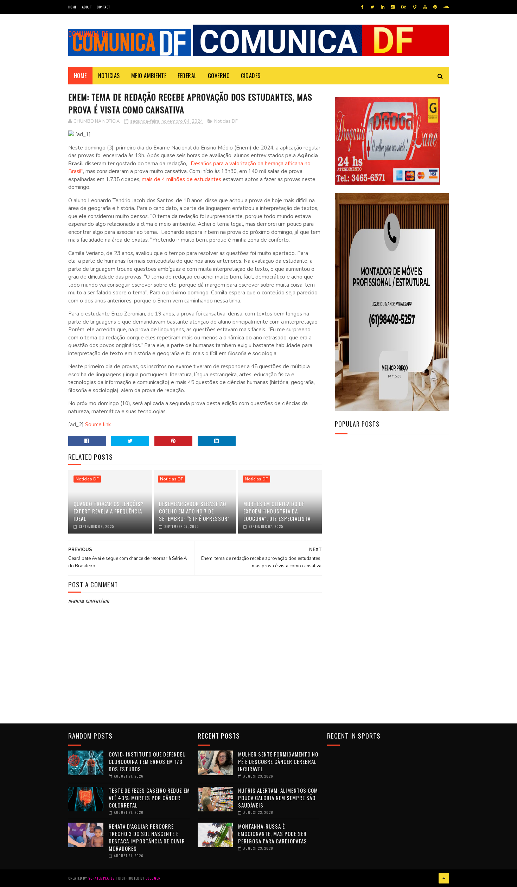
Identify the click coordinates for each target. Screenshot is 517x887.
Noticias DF (226, 121)
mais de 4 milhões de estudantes (182, 179)
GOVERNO (219, 75)
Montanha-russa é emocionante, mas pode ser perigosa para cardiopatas (272, 833)
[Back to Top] (444, 878)
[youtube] (425, 7)
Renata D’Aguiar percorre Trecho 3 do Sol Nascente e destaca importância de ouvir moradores (147, 837)
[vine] (414, 7)
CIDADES (251, 75)
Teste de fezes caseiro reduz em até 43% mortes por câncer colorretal (149, 797)
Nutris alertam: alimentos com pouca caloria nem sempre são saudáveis (278, 797)
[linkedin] (382, 7)
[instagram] (393, 7)
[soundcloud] (446, 7)
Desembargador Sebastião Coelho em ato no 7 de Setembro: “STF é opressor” (194, 511)
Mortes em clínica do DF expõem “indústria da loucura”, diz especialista (277, 511)
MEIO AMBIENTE (149, 75)
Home (72, 6)
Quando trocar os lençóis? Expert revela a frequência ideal (109, 511)
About (87, 6)
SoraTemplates (101, 878)
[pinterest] (435, 7)
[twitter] (372, 7)
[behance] (404, 7)
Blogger (153, 878)
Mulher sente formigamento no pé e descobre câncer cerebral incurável (278, 761)
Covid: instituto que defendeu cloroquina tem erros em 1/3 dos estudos (147, 761)
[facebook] (362, 7)
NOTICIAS (109, 75)
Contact (103, 6)
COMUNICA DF (88, 33)
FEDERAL (187, 75)
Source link (98, 424)
